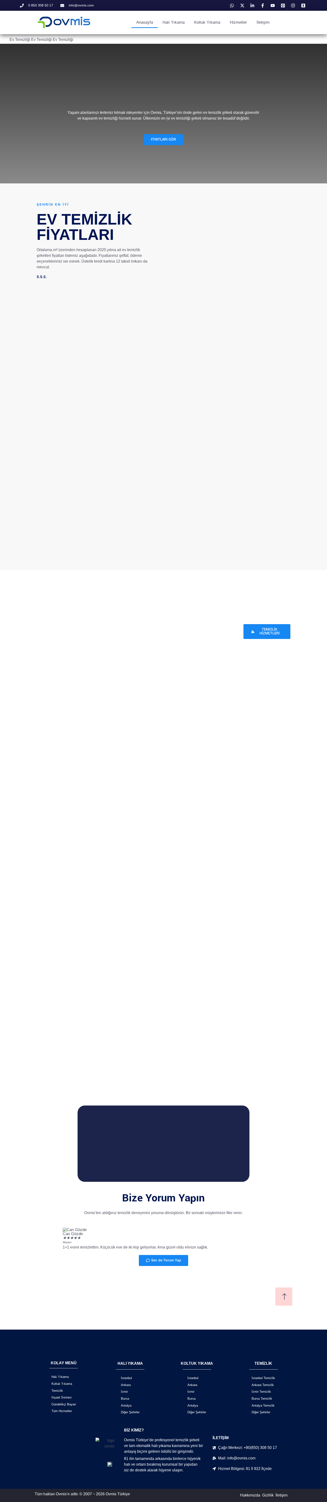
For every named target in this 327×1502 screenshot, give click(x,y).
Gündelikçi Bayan (63, 1404)
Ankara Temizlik (263, 1385)
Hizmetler (238, 22)
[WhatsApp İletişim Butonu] (232, 5)
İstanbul (126, 1378)
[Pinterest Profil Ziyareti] (283, 5)
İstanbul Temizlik (263, 1378)
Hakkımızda (250, 1495)
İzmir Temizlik (261, 1391)
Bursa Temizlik (262, 1398)
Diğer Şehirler (130, 1412)
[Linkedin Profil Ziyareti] (253, 5)
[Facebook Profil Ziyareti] (263, 5)
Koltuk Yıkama (207, 22)
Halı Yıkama (174, 22)
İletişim (263, 22)
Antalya (126, 1405)
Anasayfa (144, 22)
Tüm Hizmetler (61, 1411)
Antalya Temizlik (263, 1405)
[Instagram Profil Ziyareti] (293, 5)
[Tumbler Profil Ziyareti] (304, 5)
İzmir (124, 1391)
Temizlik (57, 1390)
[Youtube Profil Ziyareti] (273, 5)
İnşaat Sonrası (61, 1397)
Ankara (126, 1385)
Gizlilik (268, 1495)
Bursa (125, 1398)
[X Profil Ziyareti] (243, 5)
